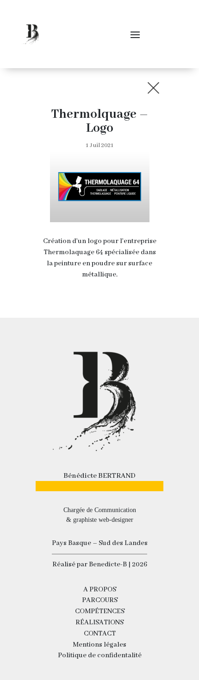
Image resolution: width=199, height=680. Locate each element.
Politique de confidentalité (100, 655)
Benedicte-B (108, 564)
